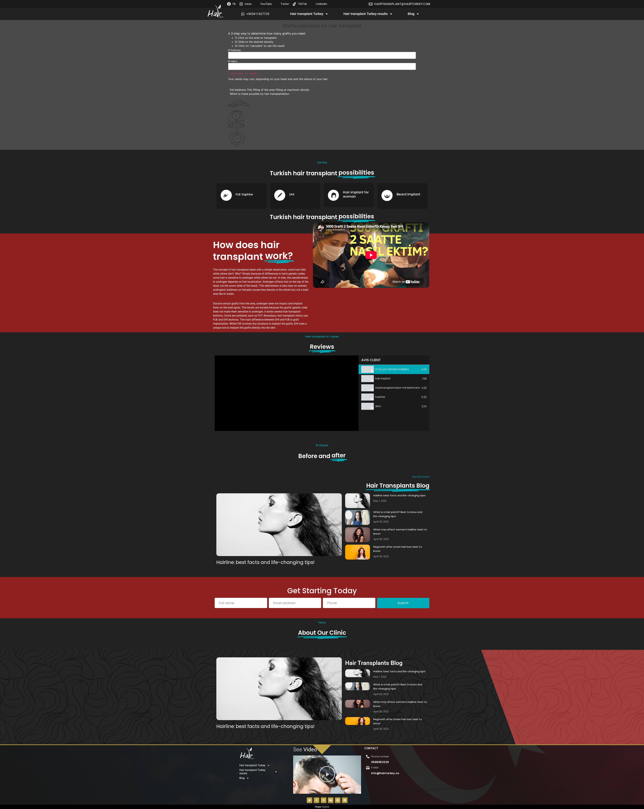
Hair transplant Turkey (306, 14)
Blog (411, 14)
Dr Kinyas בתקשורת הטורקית (392, 369)
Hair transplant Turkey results (365, 14)
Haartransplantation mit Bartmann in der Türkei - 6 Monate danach (397, 388)
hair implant (383, 378)
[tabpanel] (287, 393)
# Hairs (232, 61)
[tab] (394, 369)
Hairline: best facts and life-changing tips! (265, 562)
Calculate (237, 73)
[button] (327, 775)
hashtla (380, 397)
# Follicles (234, 50)
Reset (252, 73)
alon (378, 406)
